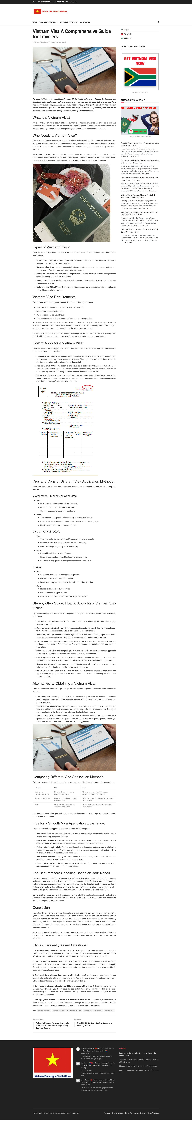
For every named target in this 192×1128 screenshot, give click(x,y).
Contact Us (74, 2)
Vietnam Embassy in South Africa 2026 (146, 1113)
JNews (39, 1113)
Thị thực (52, 42)
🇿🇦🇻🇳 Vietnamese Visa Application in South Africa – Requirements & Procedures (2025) (98, 1065)
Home (34, 2)
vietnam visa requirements (93, 1011)
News (46, 42)
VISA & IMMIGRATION (44, 2)
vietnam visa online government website (67, 1011)
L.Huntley (84, 1080)
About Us (107, 1113)
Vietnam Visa (38, 42)
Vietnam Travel (60, 42)
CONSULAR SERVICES (60, 2)
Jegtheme (75, 1113)
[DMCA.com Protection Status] (139, 1090)
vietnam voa (109, 1011)
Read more (134, 156)
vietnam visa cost (44, 1011)
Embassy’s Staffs (117, 1113)
